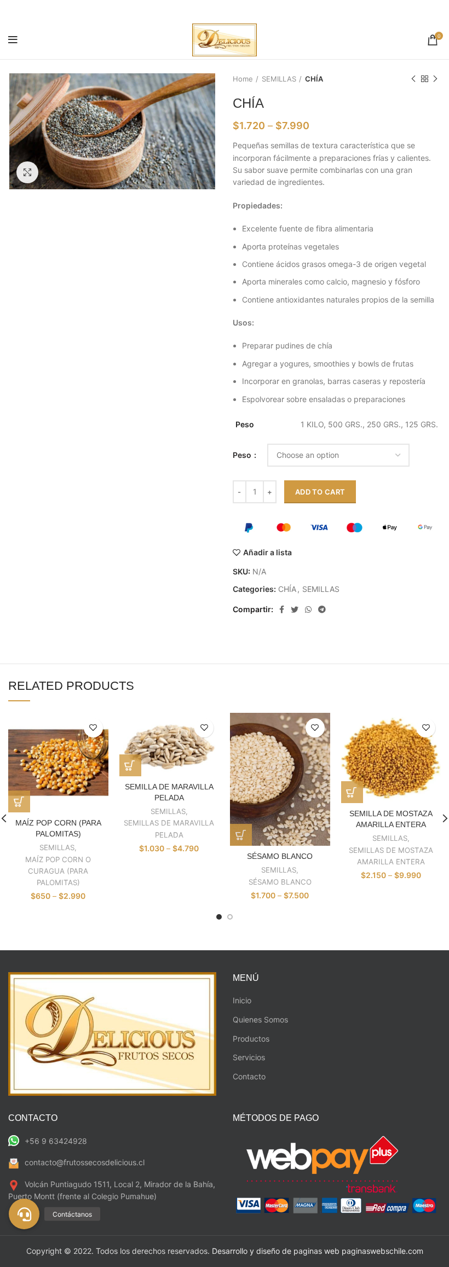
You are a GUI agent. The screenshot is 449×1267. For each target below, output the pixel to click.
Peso (243, 455)
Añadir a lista (267, 552)
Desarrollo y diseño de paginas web (275, 1251)
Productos (251, 1038)
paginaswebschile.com (382, 1251)
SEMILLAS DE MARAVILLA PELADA (169, 828)
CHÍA (314, 78)
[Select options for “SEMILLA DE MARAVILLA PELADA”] (130, 765)
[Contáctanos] (24, 1214)
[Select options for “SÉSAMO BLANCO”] (241, 835)
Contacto (249, 1076)
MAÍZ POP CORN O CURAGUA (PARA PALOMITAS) (58, 871)
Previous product (413, 78)
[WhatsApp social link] (308, 609)
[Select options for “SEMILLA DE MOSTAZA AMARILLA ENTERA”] (352, 792)
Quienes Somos (260, 1019)
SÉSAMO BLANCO (280, 856)
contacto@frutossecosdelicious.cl (85, 1162)
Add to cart (320, 491)
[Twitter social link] (294, 609)
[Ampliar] (27, 172)
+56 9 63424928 (56, 1141)
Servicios (249, 1057)
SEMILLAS (279, 78)
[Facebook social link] (281, 609)
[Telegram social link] (322, 609)
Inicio (242, 1000)
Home (243, 78)
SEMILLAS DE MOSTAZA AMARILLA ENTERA (391, 856)
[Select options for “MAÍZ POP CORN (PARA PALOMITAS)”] (19, 801)
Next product (435, 78)
